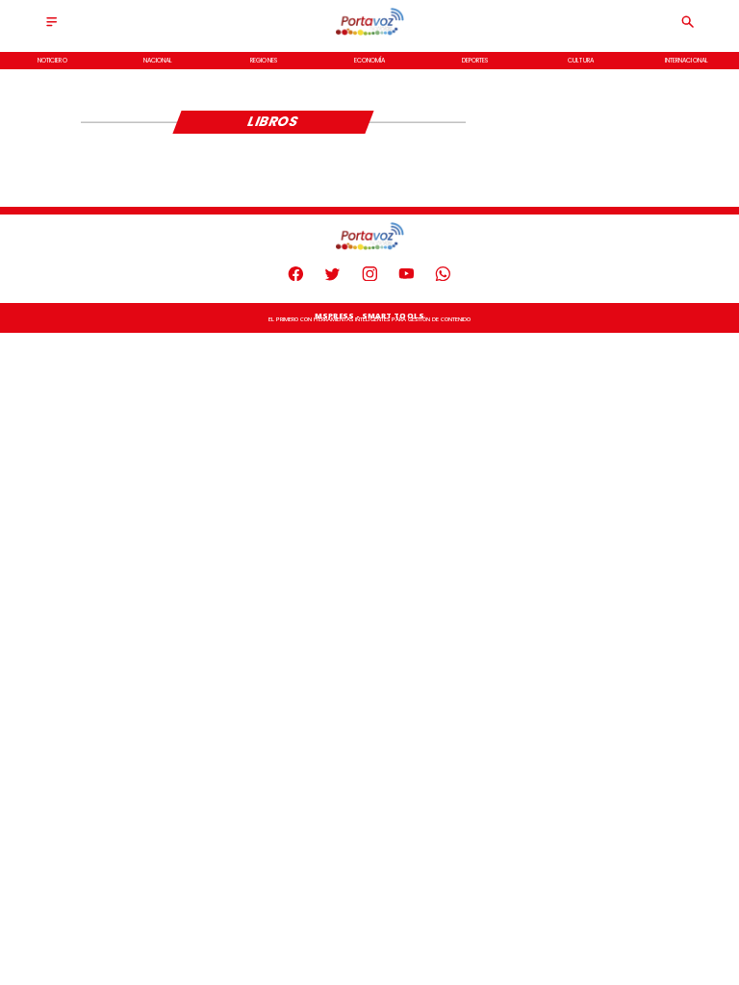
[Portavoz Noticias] (51, 27)
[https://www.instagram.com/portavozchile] (370, 278)
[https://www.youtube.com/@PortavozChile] (406, 278)
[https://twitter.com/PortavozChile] (332, 278)
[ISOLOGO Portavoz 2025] (369, 34)
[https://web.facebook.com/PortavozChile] (296, 278)
